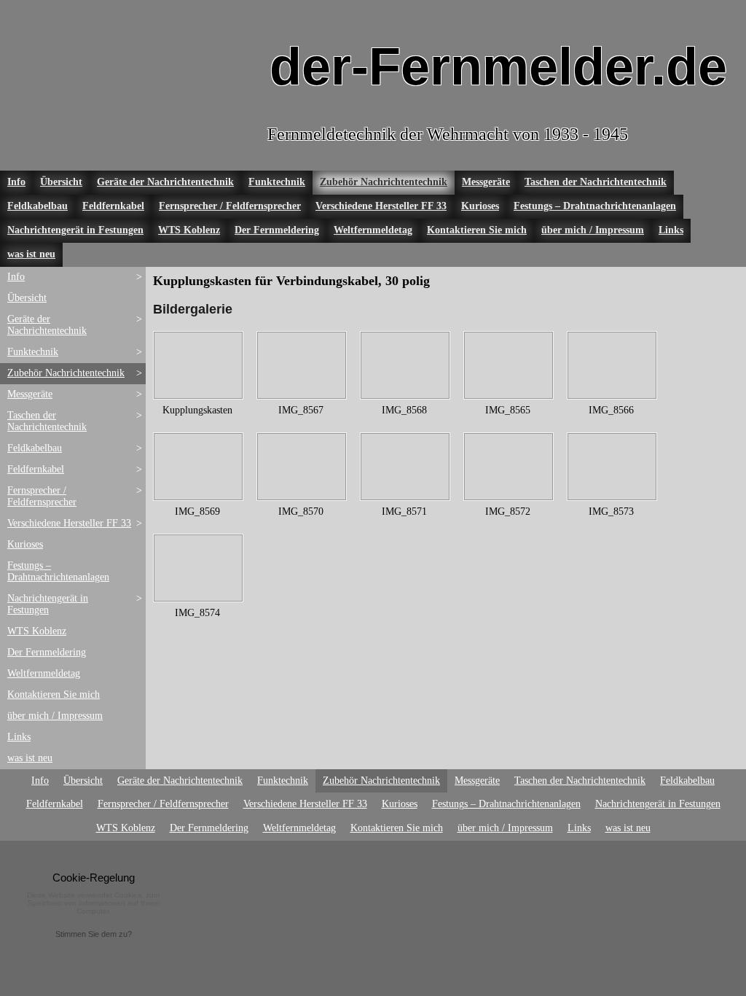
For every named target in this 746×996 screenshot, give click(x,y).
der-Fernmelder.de (498, 66)
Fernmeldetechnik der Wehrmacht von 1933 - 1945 (447, 134)
